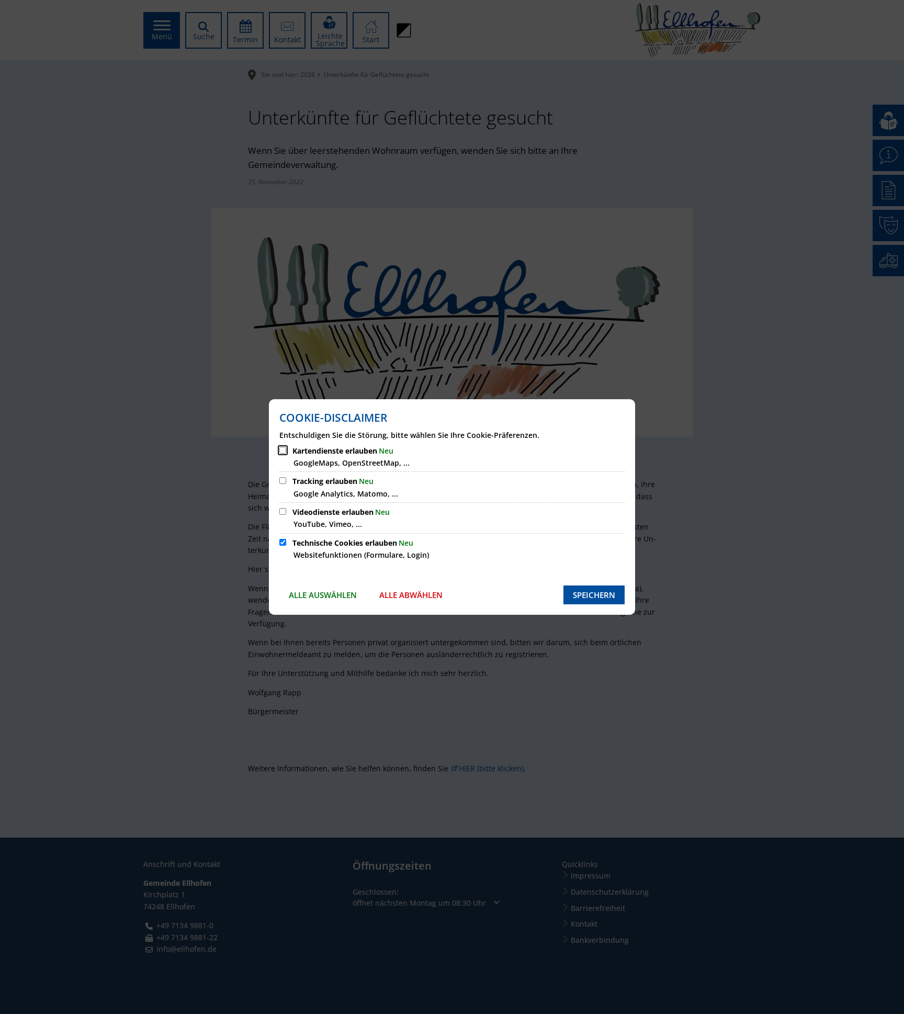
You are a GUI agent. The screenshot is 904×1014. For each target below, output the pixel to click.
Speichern (594, 595)
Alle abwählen (411, 595)
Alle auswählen (323, 595)
